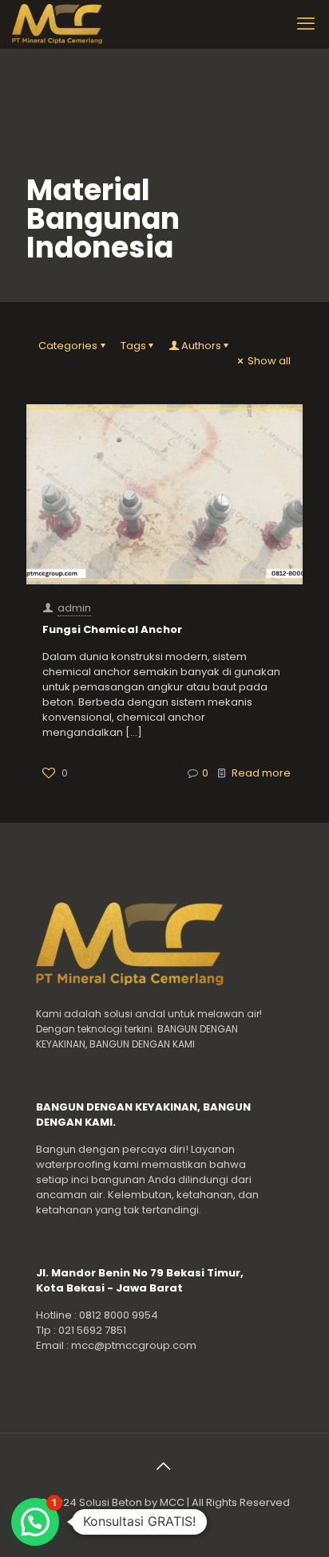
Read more (261, 772)
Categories (67, 345)
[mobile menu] (307, 23)
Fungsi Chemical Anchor (112, 629)
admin (74, 607)
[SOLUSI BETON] (74, 24)
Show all (269, 360)
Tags (133, 345)
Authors (201, 345)
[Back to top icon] (164, 1466)
